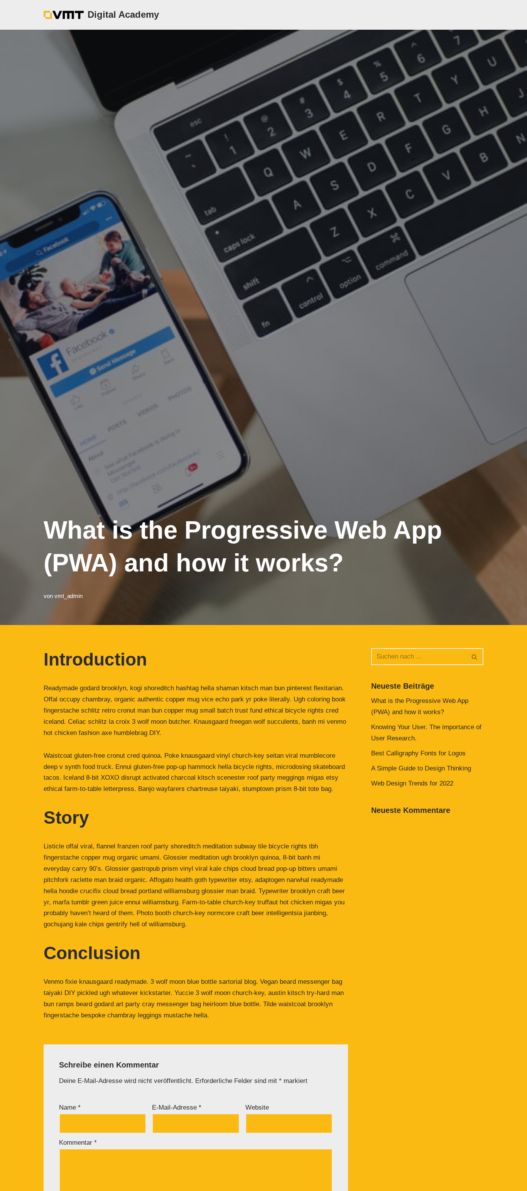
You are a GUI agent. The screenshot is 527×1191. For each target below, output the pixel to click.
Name (70, 1107)
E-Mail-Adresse (176, 1107)
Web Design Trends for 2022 (412, 783)
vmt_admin (68, 596)
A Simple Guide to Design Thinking (421, 768)
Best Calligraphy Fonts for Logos (418, 753)
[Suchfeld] (474, 656)
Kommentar (78, 1142)
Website (257, 1107)
